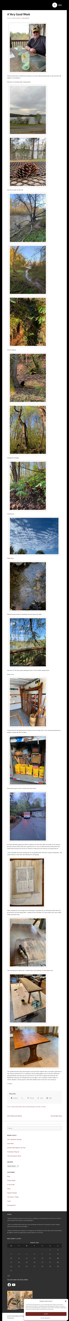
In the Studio (11, 1184)
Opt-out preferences (45, 1317)
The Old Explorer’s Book (14, 1156)
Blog (13, 1106)
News (24, 1106)
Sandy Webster (25, 18)
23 (58, 1262)
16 (58, 1258)
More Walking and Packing (14, 1116)
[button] (65, 1301)
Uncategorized (11, 1205)
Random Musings (30, 1106)
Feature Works (18, 1106)
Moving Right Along (56, 1116)
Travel (9, 1201)
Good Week (10, 1143)
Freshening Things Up (13, 1152)
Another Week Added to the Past (16, 1147)
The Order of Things (40, 1106)
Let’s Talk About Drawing (14, 1139)
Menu (60, 5)
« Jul (8, 1276)
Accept (46, 1314)
